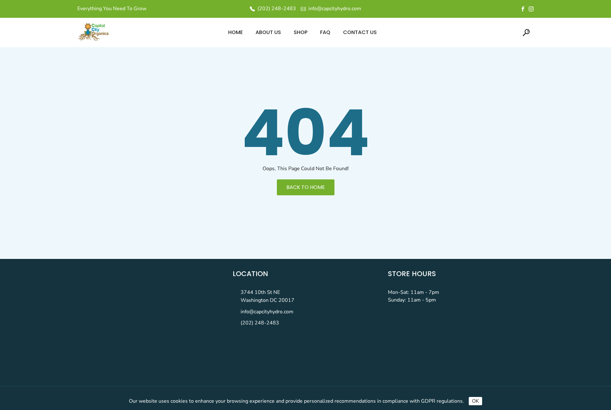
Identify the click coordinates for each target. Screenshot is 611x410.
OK (475, 401)
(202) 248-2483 (260, 322)
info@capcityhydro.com (267, 311)
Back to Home (305, 187)
